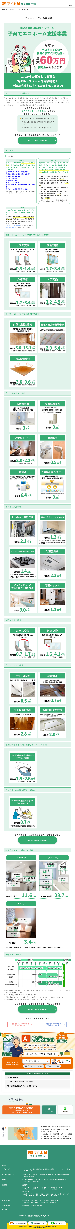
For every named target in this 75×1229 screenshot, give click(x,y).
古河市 (52, 1194)
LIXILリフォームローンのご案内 (31, 1202)
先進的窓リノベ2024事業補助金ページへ (20, 1024)
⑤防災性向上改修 (12, 180)
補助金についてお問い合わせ (37, 140)
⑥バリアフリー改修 (12, 182)
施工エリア (25, 1192)
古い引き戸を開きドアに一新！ (51, 1200)
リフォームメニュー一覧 (28, 1169)
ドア (57, 1169)
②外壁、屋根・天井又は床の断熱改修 (18, 174)
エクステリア (62, 1169)
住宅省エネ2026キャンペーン (29, 1174)
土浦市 (39, 1195)
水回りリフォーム (28, 1189)
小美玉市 (45, 1195)
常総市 (55, 1195)
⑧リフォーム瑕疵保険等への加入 (17, 189)
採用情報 (4, 1209)
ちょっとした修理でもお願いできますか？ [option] (20, 1081)
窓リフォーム (25, 1187)
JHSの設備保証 (44, 1202)
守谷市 (42, 1194)
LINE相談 (39, 1205)
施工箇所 (25, 1185)
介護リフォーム (38, 1189)
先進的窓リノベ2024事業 (13, 225)
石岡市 (25, 1195)
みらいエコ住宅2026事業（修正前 (60, 1174)
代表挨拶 (51, 1179)
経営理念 (57, 1179)
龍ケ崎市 (57, 1194)
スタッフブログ (39, 1200)
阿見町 (35, 1195)
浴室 (68, 1169)
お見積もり (33, 1205)
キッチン (26, 1170)
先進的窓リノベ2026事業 (44, 1174)
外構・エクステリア (58, 1187)
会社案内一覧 (44, 1179)
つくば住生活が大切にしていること (31, 1179)
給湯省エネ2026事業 (29, 1176)
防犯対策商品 (48, 1169)
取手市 (47, 1194)
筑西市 (68, 1194)
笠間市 (38, 1194)
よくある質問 (53, 1202)
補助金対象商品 (40, 1169)
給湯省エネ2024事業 (12, 227)
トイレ (31, 1170)
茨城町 (24, 1194)
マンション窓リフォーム (46, 1187)
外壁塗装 (54, 1189)
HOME (4, 1165)
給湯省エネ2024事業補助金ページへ (53, 1024)
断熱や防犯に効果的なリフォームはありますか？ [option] (22, 1086)
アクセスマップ (27, 1181)
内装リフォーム (47, 1189)
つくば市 (63, 1194)
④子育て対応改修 (12, 178)
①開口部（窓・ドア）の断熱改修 (17, 172)
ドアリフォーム (34, 1187)
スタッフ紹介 (36, 1181)
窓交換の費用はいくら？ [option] (14, 1077)
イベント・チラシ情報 (27, 1200)
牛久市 (30, 1195)
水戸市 (50, 1195)
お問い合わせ (25, 1205)
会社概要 (63, 1179)
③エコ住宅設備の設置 (13, 176)
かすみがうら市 (31, 1194)
